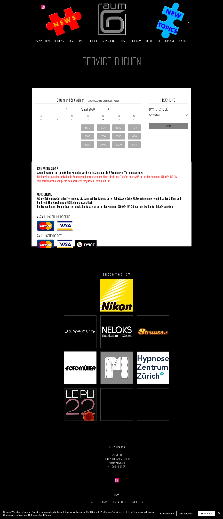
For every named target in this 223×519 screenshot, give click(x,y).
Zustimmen (206, 513)
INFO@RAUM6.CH (117, 463)
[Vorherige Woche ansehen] (67, 109)
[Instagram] (43, 7)
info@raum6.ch (164, 206)
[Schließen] (219, 513)
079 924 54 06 (168, 177)
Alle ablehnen (186, 513)
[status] (103, 100)
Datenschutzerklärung (39, 515)
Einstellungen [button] (167, 513)
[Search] (188, 22)
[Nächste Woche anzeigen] (109, 109)
